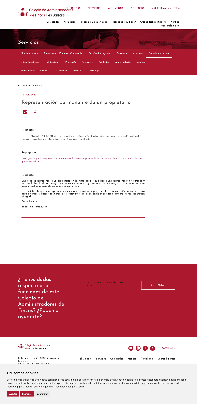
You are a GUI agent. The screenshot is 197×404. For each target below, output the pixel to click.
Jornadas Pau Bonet (124, 22)
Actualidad (115, 8)
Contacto (137, 8)
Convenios (122, 53)
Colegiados (52, 22)
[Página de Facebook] (145, 348)
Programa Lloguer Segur (94, 22)
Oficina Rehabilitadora (153, 22)
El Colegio (73, 8)
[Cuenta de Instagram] (138, 348)
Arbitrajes (103, 62)
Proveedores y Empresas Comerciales (63, 53)
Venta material (123, 62)
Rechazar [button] (26, 394)
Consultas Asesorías (159, 53)
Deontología (93, 71)
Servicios (94, 8)
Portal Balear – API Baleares (35, 71)
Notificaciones (52, 62)
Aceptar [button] (13, 394)
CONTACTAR (158, 285)
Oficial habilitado (30, 62)
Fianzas (174, 22)
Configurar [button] (42, 394)
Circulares (87, 62)
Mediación (61, 71)
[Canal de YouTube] (130, 348)
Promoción (70, 62)
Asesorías (138, 53)
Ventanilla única (170, 26)
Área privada (160, 8)
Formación (69, 22)
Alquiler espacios (29, 53)
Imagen (77, 71)
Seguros (140, 62)
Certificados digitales (100, 53)
